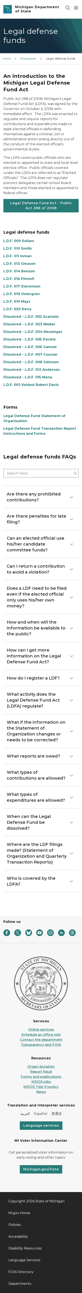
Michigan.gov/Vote (41, 1169)
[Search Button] (75, 473)
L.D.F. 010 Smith (17, 248)
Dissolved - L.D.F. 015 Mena (27, 377)
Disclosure (28, 58)
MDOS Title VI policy (41, 1087)
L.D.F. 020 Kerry (17, 309)
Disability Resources (24, 1248)
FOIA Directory (20, 1272)
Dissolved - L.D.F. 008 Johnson (31, 362)
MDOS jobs (41, 1082)
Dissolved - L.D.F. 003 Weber (29, 324)
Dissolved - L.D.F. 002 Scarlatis (31, 317)
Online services (41, 1030)
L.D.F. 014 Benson (19, 271)
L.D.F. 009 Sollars (18, 241)
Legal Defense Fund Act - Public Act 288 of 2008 (41, 205)
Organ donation (41, 1067)
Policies (14, 1225)
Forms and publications (41, 1077)
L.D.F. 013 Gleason (19, 264)
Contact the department (41, 1040)
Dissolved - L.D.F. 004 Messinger (32, 332)
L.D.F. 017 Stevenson (21, 286)
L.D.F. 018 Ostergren (21, 294)
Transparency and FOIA (41, 1045)
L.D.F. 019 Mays (16, 301)
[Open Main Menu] (76, 7)
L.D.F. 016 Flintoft (18, 279)
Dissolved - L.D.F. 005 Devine (29, 339)
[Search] (67, 7)
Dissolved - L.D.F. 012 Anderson (31, 370)
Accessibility (18, 1237)
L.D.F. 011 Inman (17, 256)
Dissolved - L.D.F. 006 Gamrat (30, 347)
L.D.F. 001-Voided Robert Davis (31, 385)
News (41, 1092)
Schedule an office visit (41, 1035)
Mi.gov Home (19, 1213)
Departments (19, 1284)
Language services (41, 1125)
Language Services (24, 1260)
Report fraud (41, 1072)
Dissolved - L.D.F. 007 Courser (30, 354)
